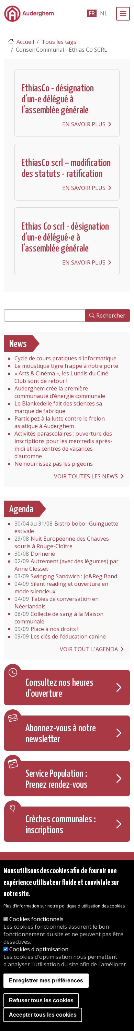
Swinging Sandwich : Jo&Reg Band (65, 576)
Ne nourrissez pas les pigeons (53, 463)
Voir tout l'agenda (89, 649)
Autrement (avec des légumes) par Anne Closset (66, 564)
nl (104, 13)
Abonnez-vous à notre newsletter (60, 734)
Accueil (25, 42)
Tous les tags (59, 42)
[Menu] (123, 14)
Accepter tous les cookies (43, 1015)
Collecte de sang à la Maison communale (58, 617)
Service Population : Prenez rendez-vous (56, 779)
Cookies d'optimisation (38, 949)
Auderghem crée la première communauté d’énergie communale (59, 392)
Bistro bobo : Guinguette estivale (66, 527)
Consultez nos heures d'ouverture (59, 688)
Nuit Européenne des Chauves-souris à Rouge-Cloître (62, 542)
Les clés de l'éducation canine (60, 636)
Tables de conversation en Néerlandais (56, 602)
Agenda (21, 509)
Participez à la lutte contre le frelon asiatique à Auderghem (59, 422)
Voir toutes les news (86, 476)
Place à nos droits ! (46, 629)
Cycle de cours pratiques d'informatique (65, 358)
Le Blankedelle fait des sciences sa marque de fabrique (58, 407)
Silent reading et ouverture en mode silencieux (61, 587)
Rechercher (110, 315)
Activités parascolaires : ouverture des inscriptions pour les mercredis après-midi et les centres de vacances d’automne (63, 445)
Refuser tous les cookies (41, 1000)
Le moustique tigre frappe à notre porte (66, 366)
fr (92, 13)
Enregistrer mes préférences (46, 980)
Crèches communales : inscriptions (60, 825)
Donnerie (34, 553)
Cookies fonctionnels (36, 919)
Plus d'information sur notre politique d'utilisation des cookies (64, 906)
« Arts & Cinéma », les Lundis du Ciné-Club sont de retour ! (62, 377)
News (18, 344)
